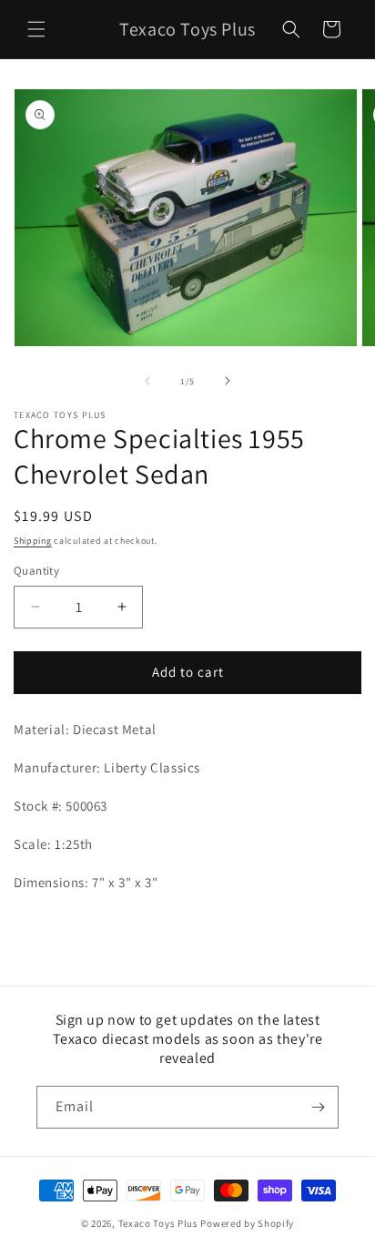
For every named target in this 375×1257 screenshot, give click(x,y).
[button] (36, 29)
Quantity (36, 570)
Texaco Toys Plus (158, 1223)
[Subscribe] (318, 1107)
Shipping (33, 541)
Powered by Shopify (247, 1223)
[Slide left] (147, 381)
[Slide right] (228, 381)
